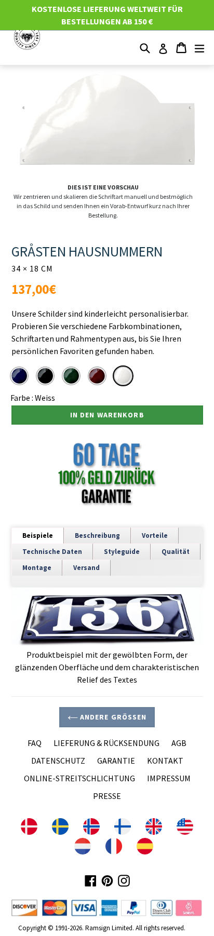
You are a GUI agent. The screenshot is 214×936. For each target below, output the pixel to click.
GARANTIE (116, 760)
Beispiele (37, 535)
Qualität (176, 551)
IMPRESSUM (169, 778)
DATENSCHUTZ (58, 760)
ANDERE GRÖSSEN (112, 717)
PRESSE (107, 796)
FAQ (35, 743)
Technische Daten (52, 551)
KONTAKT (165, 760)
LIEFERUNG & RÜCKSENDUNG (106, 743)
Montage (36, 567)
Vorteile (155, 535)
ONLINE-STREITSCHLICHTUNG (79, 778)
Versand (86, 567)
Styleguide (122, 551)
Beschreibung (97, 535)
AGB (178, 743)
